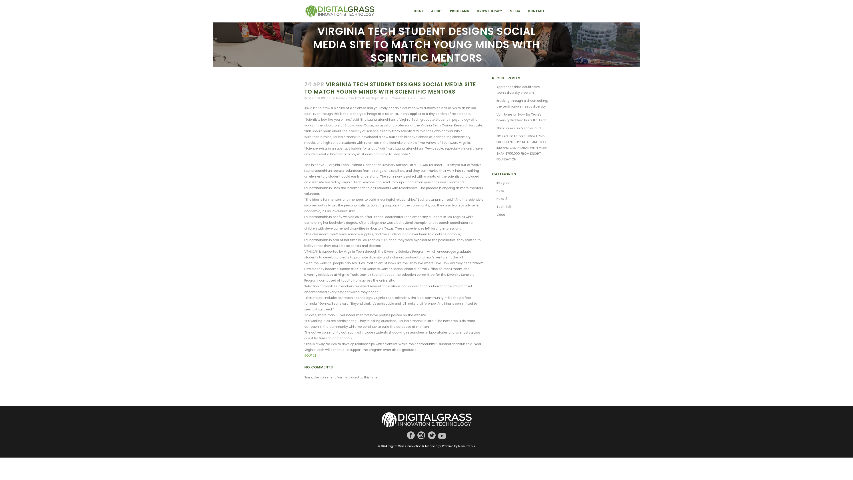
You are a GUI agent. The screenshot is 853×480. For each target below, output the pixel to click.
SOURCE (310, 355)
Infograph (504, 182)
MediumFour (466, 446)
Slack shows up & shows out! (518, 128)
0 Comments (399, 98)
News (500, 190)
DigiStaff (378, 98)
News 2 (342, 98)
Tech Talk (357, 98)
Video (500, 214)
